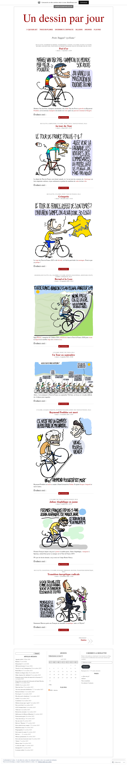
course (69, 45)
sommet (57, 276)
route (74, 46)
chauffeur (46, 570)
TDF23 (70, 123)
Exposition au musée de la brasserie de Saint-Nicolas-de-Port (29, 682)
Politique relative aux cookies (45, 762)
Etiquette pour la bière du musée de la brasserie (28, 677)
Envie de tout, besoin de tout (23, 739)
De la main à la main (20, 732)
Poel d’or (63, 48)
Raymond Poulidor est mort (63, 412)
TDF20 (69, 352)
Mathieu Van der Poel (43, 46)
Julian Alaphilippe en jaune (64, 501)
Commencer (83, 2)
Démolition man (19, 727)
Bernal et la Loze (63, 279)
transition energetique (85, 570)
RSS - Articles (54, 690)
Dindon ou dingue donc (21, 673)
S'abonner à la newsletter (96, 653)
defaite (68, 275)
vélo (85, 181)
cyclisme (76, 45)
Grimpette (63, 196)
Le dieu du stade (19, 745)
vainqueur (64, 276)
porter (57, 551)
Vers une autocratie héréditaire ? (24, 689)
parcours (54, 46)
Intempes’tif (18, 748)
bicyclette (39, 45)
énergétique (69, 623)
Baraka (17, 661)
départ (37, 339)
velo (89, 46)
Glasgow (88, 45)
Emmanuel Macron (70, 570)
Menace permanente (20, 736)
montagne (81, 260)
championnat (62, 45)
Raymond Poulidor (65, 46)
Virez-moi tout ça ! (20, 718)
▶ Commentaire (63, 117)
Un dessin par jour (63, 17)
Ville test (17, 710)
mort (49, 484)
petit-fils (81, 108)
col (50, 275)
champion (52, 111)
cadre (77, 181)
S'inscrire (85, 667)
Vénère (17, 741)
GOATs (17, 685)
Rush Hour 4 (18, 670)
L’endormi (18, 700)
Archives (88, 29)
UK (87, 46)
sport (66, 123)
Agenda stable (19, 659)
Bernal (39, 337)
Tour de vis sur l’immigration (23, 668)
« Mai (50, 685)
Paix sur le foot (19, 705)
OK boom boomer (20, 666)
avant (90, 337)
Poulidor (36, 111)
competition (52, 123)
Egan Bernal (76, 275)
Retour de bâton (19, 692)
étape (49, 339)
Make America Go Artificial (22, 675)
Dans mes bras (19, 687)
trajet (37, 260)
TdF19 (61, 499)
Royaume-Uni (81, 46)
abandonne (63, 337)
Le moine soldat (19, 750)
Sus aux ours (18, 721)
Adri (67, 108)
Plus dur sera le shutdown (22, 696)
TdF (65, 352)
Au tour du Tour (63, 126)
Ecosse (82, 45)
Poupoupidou (19, 730)
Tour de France (78, 123)
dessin (58, 50)
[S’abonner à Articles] (49, 690)
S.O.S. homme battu (20, 707)
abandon (37, 275)
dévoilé (60, 260)
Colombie (55, 275)
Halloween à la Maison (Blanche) (24, 714)
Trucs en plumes (46, 29)
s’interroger (87, 179)
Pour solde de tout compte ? (22, 725)
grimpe (37, 262)
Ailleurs (79, 29)
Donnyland (18, 664)
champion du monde (50, 45)
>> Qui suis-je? (31, 29)
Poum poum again (20, 716)
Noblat (71, 484)
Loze (60, 339)
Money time (18, 743)
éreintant (82, 111)
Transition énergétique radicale (64, 574)
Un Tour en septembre (63, 355)
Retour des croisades (20, 712)
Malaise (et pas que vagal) (22, 703)
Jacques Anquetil (49, 410)
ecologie (60, 570)
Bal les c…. (18, 734)
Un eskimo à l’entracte (64, 29)
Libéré (17, 698)
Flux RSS (97, 29)
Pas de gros (18, 694)
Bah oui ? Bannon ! (20, 723)
